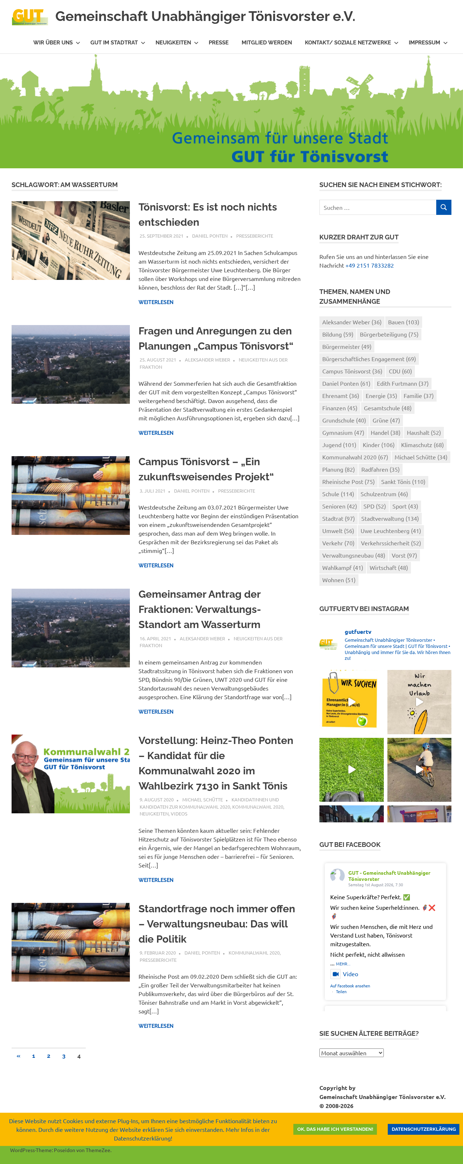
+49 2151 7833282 (369, 265)
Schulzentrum (384, 493)
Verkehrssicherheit (391, 542)
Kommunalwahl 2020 (257, 807)
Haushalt (424, 432)
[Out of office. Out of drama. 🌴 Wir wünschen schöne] (419, 702)
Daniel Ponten (210, 236)
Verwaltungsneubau (353, 555)
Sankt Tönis (403, 481)
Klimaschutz (422, 444)
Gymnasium (343, 432)
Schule (338, 493)
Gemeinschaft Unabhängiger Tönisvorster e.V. (205, 16)
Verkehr (338, 542)
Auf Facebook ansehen (350, 985)
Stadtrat (338, 518)
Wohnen (339, 579)
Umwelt (338, 530)
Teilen (341, 991)
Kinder (379, 444)
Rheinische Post (348, 481)
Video (350, 973)
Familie (419, 395)
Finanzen (339, 407)
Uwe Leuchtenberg (391, 530)
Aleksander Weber (207, 359)
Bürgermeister (346, 346)
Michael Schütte (202, 799)
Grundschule (344, 420)
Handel (385, 432)
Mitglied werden (267, 42)
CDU (400, 371)
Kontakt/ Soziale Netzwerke (348, 42)
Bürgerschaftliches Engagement (369, 358)
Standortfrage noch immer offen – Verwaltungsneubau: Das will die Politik (217, 924)
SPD (375, 506)
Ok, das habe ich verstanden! (335, 1129)
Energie (381, 395)
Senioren (339, 506)
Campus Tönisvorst (352, 371)
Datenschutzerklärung (424, 1129)
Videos (179, 813)
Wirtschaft (389, 567)
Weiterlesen (156, 302)
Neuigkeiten (173, 42)
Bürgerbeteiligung (389, 334)
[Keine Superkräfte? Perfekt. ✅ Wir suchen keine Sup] (351, 702)
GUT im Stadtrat (114, 42)
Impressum (424, 42)
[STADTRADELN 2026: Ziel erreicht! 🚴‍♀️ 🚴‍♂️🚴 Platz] (419, 770)
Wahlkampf (342, 567)
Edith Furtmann (403, 383)
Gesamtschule (388, 407)
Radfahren (380, 469)
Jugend (339, 444)
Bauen (403, 321)
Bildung (337, 334)
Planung (338, 469)
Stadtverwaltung (390, 518)
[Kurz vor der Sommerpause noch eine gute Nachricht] (351, 770)
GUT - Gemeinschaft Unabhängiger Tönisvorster (389, 875)
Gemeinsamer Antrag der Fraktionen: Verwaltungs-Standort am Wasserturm (200, 609)
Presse (219, 42)
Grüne (386, 420)
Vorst (404, 555)
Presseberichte (254, 236)
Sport (405, 506)
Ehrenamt (340, 395)
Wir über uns (53, 42)
